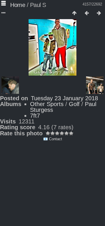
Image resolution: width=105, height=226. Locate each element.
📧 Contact (52, 139)
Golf (74, 104)
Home (17, 5)
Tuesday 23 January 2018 (64, 98)
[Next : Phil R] (99, 13)
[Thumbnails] (74, 13)
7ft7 (35, 115)
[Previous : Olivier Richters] (86, 13)
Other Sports (47, 104)
